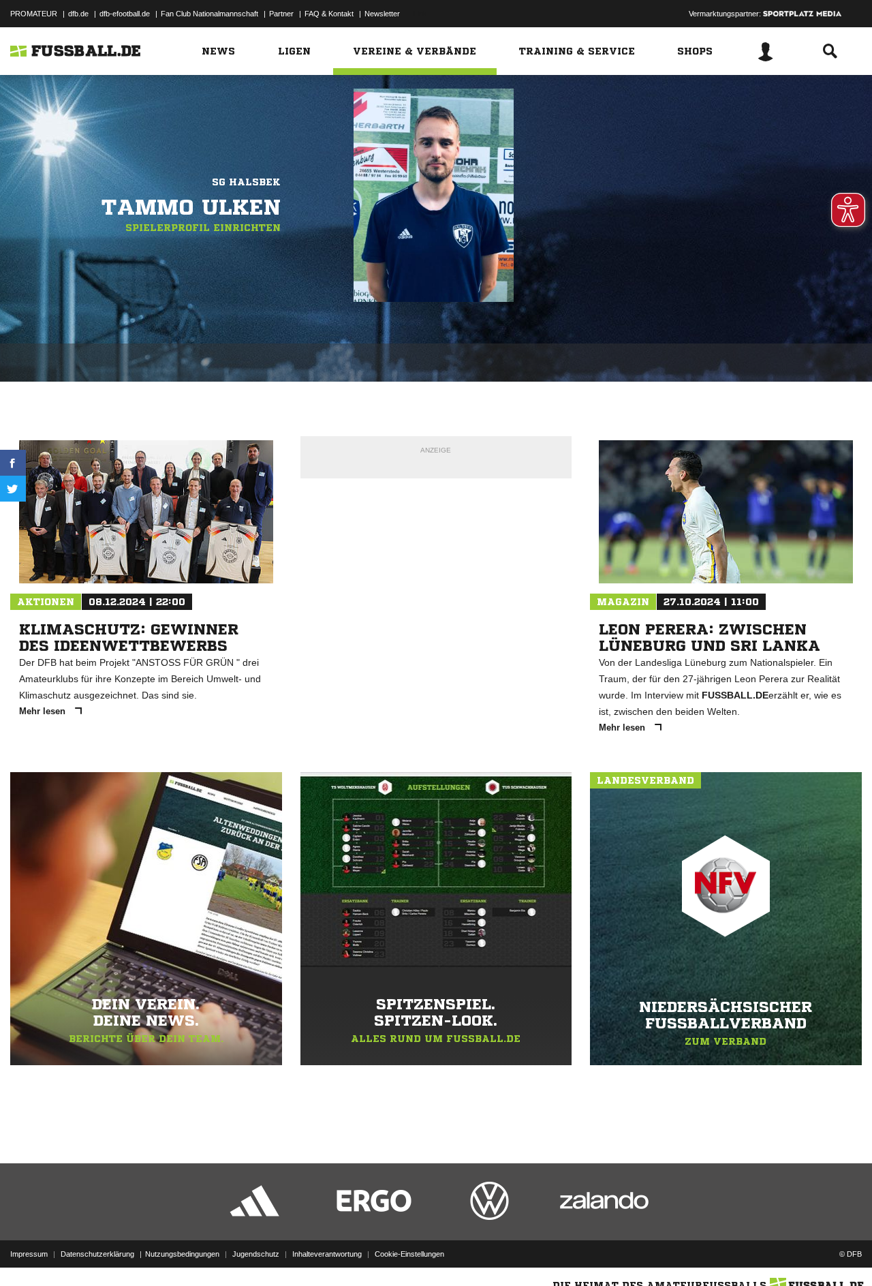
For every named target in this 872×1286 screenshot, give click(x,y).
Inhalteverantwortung (327, 1254)
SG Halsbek (246, 182)
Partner (281, 14)
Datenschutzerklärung (97, 1254)
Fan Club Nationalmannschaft (209, 14)
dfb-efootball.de (124, 14)
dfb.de (78, 14)
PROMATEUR (33, 14)
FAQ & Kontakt (329, 14)
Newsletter (382, 14)
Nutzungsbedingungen (182, 1254)
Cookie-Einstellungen (409, 1254)
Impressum (29, 1254)
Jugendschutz (255, 1254)
